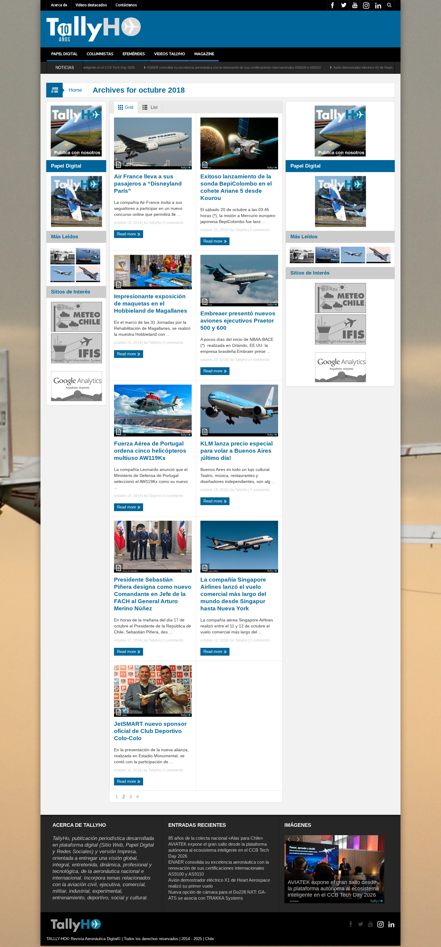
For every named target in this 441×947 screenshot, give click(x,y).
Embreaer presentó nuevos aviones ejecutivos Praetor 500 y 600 (237, 320)
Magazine (204, 54)
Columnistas (100, 54)
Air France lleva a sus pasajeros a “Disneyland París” (148, 183)
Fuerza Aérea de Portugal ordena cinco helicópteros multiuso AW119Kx (150, 450)
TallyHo (155, 223)
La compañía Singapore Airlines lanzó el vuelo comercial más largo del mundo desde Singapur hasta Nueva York (233, 594)
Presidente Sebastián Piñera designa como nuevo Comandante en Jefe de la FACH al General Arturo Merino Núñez (152, 594)
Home (75, 90)
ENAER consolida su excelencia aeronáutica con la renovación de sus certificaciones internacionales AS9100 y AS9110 (173, 67)
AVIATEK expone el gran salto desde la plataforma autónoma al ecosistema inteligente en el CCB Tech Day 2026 (218, 850)
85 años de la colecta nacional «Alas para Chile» (215, 838)
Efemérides (134, 54)
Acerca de (59, 5)
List (153, 107)
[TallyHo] (93, 29)
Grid (128, 107)
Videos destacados (91, 5)
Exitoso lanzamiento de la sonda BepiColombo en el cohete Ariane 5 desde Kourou (236, 187)
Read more (127, 234)
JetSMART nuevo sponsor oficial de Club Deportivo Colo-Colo (150, 731)
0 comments (173, 223)
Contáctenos (126, 5)
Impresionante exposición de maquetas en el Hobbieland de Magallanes (150, 303)
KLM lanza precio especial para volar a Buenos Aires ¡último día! (236, 450)
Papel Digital (64, 54)
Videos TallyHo (169, 54)
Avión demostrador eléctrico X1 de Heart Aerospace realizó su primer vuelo (327, 67)
